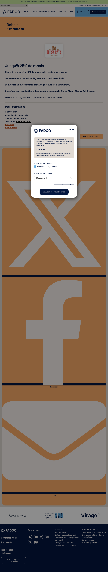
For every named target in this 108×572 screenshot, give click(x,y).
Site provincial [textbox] (41, 178)
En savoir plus (40, 149)
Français (40, 166)
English (54, 166)
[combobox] (54, 178)
